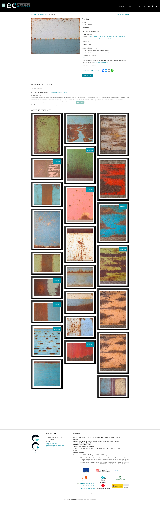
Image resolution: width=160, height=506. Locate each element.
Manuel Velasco (43, 14)
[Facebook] (153, 6)
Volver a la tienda (123, 14)
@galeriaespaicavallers (101, 62)
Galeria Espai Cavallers (59, 92)
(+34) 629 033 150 (51, 444)
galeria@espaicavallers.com (55, 445)
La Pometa (84, 503)
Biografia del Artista (89, 66)
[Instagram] (149, 6)
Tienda (33, 14)
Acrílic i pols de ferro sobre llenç (100, 37)
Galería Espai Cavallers (90, 58)
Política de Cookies (111, 494)
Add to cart (87, 75)
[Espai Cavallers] (18, 5)
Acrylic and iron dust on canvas (107, 39)
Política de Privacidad (96, 494)
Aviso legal (125, 494)
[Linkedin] (157, 6)
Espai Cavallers (72, 499)
